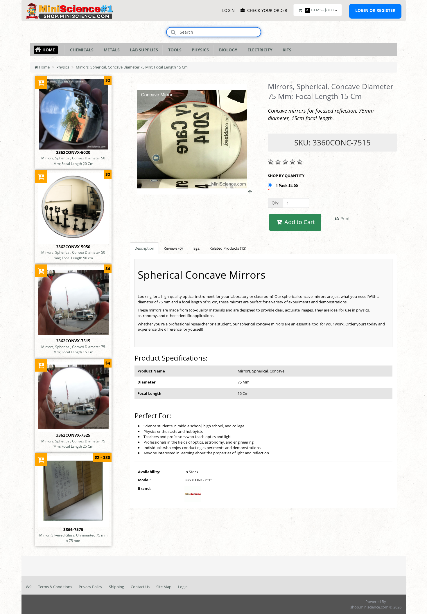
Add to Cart (299, 222)
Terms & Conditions (55, 586)
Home (48, 50)
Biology (227, 50)
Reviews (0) (173, 248)
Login (183, 586)
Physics (199, 50)
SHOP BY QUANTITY (286, 175)
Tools (174, 50)
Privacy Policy (90, 586)
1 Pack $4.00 (287, 185)
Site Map (163, 586)
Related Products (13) (227, 248)
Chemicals (81, 50)
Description (144, 248)
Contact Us (140, 586)
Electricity (258, 50)
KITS (285, 50)
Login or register (375, 10)
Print (344, 218)
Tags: (196, 248)
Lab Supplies (143, 50)
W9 (28, 586)
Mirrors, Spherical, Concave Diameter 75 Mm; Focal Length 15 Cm (132, 67)
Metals (110, 50)
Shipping (116, 586)
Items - (319, 9)
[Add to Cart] (41, 82)
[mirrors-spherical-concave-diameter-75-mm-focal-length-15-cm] (194, 191)
